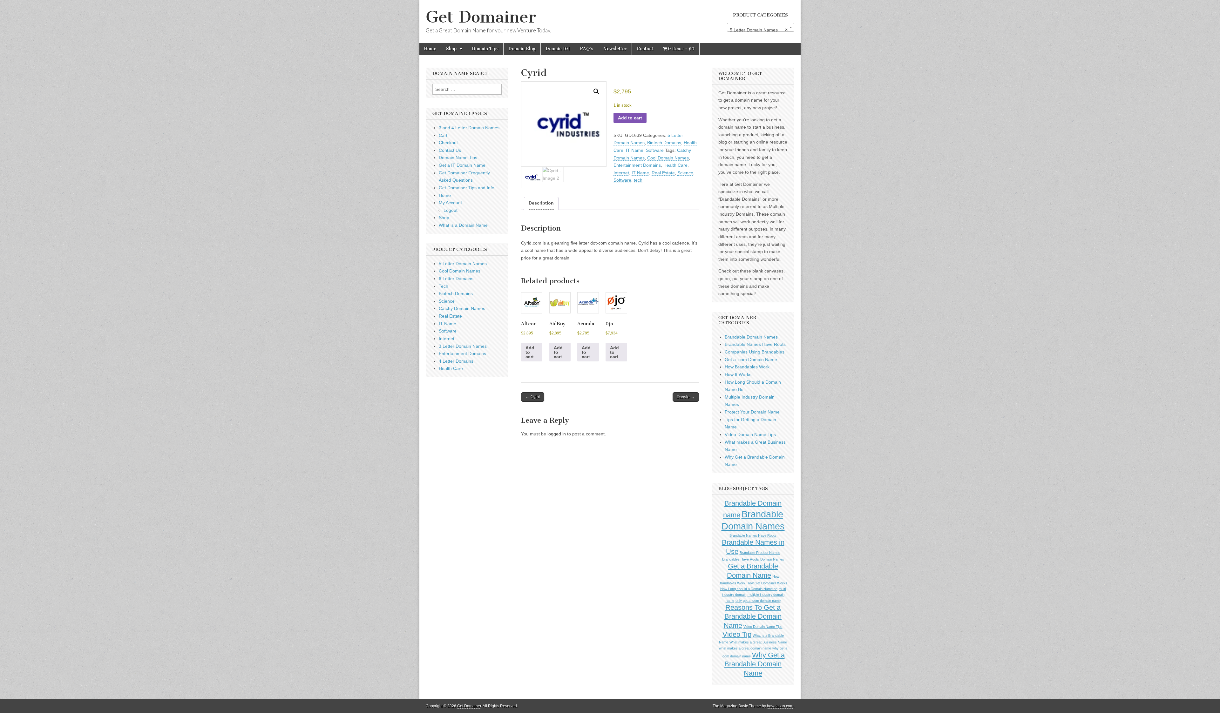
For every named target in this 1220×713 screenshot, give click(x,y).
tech (638, 180)
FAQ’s (586, 48)
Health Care (675, 165)
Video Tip (736, 634)
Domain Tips (485, 48)
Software (655, 150)
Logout (451, 210)
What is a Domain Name (463, 225)
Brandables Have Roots (740, 559)
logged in (556, 433)
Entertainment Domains (637, 165)
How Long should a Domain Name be (748, 589)
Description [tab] (541, 202)
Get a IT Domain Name (462, 165)
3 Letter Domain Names (463, 346)
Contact (645, 48)
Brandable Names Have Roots (755, 344)
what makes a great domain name (745, 648)
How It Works (738, 374)
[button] (596, 91)
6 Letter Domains (456, 278)
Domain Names (772, 559)
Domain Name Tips (458, 157)
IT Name (634, 150)
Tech (443, 286)
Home (430, 48)
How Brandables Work (747, 366)
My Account (450, 202)
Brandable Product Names (760, 553)
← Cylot (532, 396)
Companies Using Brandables (754, 351)
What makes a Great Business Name (758, 642)
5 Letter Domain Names (463, 263)
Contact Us (450, 150)
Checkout (448, 142)
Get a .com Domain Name (751, 359)
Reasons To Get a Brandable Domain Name (753, 616)
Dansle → (686, 396)
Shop (451, 48)
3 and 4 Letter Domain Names (469, 127)
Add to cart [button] (529, 352)
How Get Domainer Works (767, 583)
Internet (621, 172)
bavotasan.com (780, 706)
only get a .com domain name (758, 600)
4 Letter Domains (456, 361)
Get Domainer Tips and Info (466, 187)
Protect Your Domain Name (752, 411)
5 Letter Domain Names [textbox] (759, 29)
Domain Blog (522, 48)
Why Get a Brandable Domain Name (754, 664)
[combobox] (760, 27)
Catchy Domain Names (462, 308)
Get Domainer (481, 17)
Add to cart (630, 117)
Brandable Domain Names (751, 337)
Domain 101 (558, 48)
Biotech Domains (664, 142)
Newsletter (615, 48)
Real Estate (663, 172)
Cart (443, 135)
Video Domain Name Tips (750, 434)
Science (685, 172)
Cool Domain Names (668, 157)
